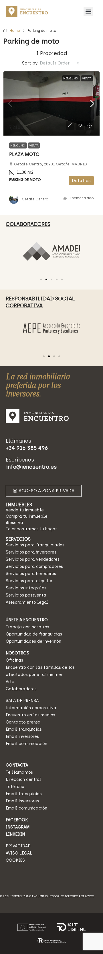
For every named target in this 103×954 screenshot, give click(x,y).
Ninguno (71, 78)
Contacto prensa (23, 722)
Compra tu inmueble (26, 516)
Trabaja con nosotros (27, 627)
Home (15, 31)
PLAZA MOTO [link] (24, 154)
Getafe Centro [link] (35, 199)
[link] (51, 103)
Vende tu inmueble (25, 510)
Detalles (81, 180)
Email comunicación (26, 743)
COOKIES (15, 860)
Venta (87, 78)
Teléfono (15, 786)
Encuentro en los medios (30, 715)
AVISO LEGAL (19, 853)
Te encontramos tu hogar (31, 529)
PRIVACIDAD (18, 846)
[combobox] (59, 63)
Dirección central (23, 779)
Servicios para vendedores (33, 559)
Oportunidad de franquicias (34, 634)
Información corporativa (31, 707)
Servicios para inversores (31, 552)
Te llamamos (19, 772)
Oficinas (14, 660)
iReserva (14, 522)
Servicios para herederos (31, 573)
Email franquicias (24, 729)
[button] (88, 11)
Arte (10, 681)
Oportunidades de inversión (33, 641)
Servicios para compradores (34, 566)
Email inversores (22, 736)
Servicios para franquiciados (35, 545)
